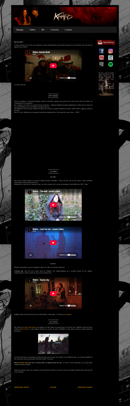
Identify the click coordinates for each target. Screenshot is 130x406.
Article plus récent (21, 387)
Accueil (53, 387)
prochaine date (23, 362)
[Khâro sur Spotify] (110, 64)
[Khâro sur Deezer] (101, 64)
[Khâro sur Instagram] (110, 51)
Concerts (55, 30)
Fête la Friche (24, 329)
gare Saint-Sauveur (30, 327)
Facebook (68, 314)
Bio (43, 30)
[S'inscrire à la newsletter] (106, 42)
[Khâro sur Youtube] (101, 57)
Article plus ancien (85, 387)
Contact (68, 30)
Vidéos (32, 30)
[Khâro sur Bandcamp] (110, 57)
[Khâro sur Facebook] (101, 51)
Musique (19, 30)
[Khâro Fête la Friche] (53, 353)
